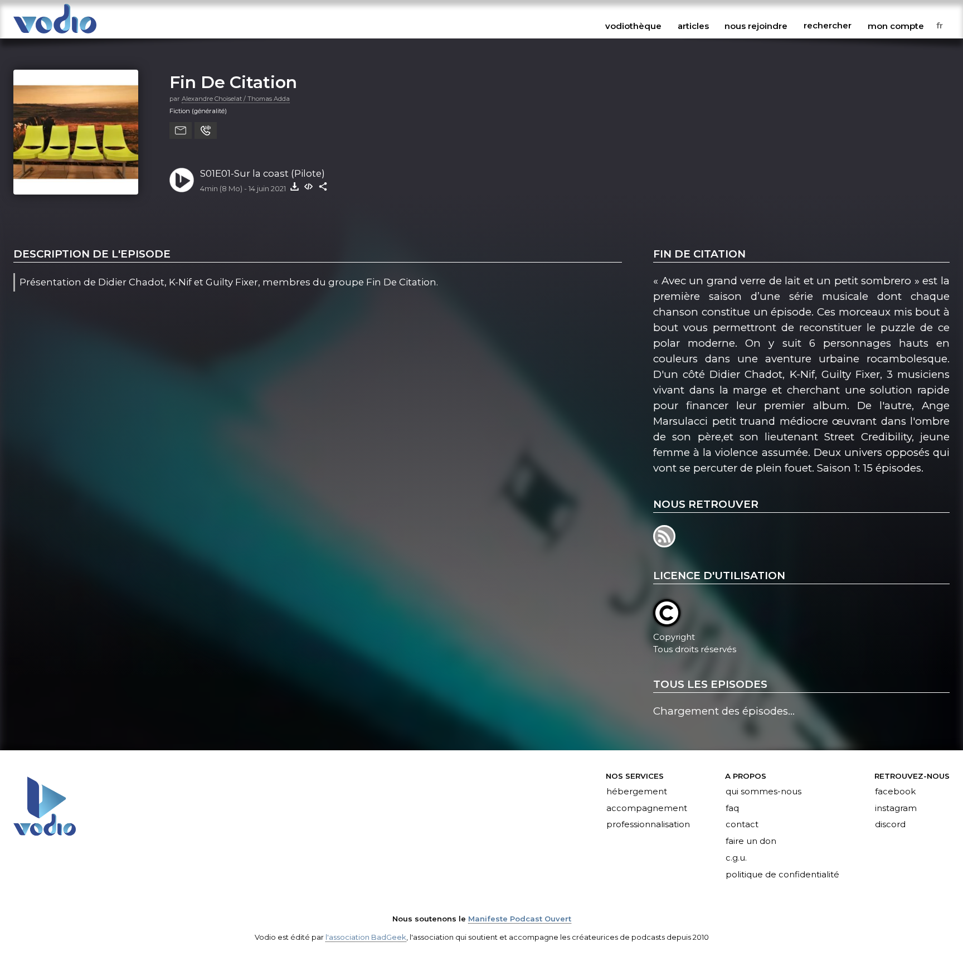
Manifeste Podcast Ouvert (519, 918)
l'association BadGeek (365, 937)
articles (693, 26)
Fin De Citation (233, 82)
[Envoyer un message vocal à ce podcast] (205, 130)
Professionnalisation (648, 825)
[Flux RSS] (665, 543)
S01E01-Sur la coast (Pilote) (262, 173)
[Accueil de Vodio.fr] (54, 34)
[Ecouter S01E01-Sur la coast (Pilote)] (181, 180)
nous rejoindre (755, 26)
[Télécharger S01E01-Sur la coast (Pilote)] (294, 186)
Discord (890, 825)
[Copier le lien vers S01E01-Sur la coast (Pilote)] (323, 186)
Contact (742, 825)
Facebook (895, 792)
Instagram (896, 808)
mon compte (896, 26)
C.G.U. (736, 858)
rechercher (828, 26)
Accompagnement (646, 808)
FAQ (732, 808)
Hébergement (636, 792)
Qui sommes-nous (763, 792)
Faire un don (751, 842)
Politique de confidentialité (782, 875)
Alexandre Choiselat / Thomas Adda (236, 99)
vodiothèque (633, 26)
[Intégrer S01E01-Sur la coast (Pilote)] (308, 186)
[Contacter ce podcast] (180, 130)
